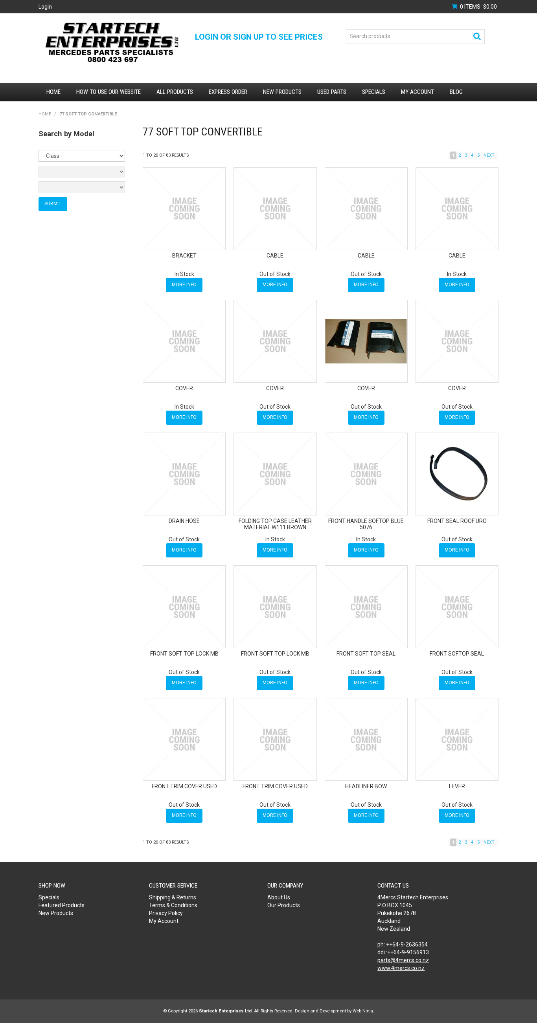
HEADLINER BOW (366, 786)
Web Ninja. (363, 1011)
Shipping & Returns (172, 897)
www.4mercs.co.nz (401, 968)
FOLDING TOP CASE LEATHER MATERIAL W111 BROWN (275, 524)
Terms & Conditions (173, 905)
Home (53, 91)
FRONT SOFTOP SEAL (457, 653)
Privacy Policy (166, 913)
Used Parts (331, 91)
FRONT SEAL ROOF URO (457, 521)
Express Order (228, 91)
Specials (373, 91)
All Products (174, 91)
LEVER (457, 786)
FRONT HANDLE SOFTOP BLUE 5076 (366, 524)
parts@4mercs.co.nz (403, 960)
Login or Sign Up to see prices (259, 37)
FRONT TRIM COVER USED (184, 786)
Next (489, 155)
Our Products (283, 905)
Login (45, 7)
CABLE (275, 255)
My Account (417, 91)
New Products (282, 91)
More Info (184, 284)
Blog (456, 91)
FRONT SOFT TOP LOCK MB (184, 653)
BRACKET (184, 255)
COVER (184, 388)
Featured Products (62, 905)
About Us (278, 897)
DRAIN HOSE (184, 521)
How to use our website (108, 91)
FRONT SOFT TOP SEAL (366, 653)
